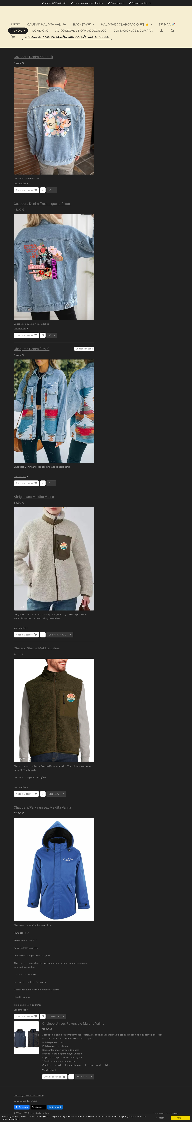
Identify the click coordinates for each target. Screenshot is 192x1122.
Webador (174, 1113)
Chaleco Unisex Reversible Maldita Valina (73, 1024)
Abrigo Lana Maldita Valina (34, 497)
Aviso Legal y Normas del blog (29, 1095)
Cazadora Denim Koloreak (33, 57)
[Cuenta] (161, 31)
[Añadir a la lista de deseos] (43, 190)
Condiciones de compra (25, 1101)
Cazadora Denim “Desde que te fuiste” (42, 204)
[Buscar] (172, 31)
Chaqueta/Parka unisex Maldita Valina (42, 807)
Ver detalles (20, 183)
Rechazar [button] (159, 1118)
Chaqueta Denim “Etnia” (31, 349)
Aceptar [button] (180, 1118)
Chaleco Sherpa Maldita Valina (37, 648)
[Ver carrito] (13, 37)
